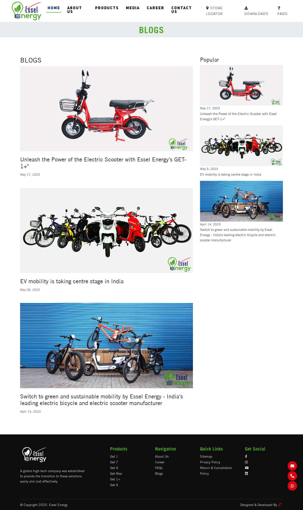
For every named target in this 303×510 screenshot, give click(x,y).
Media (133, 8)
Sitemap (206, 456)
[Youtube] (247, 468)
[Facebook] (246, 456)
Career (155, 8)
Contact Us (181, 10)
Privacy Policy (210, 462)
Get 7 (114, 462)
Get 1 (114, 456)
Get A (114, 485)
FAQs (158, 468)
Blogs (159, 473)
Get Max (116, 473)
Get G (114, 468)
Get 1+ (115, 479)
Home (54, 8)
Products (107, 8)
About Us (74, 10)
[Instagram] (246, 462)
